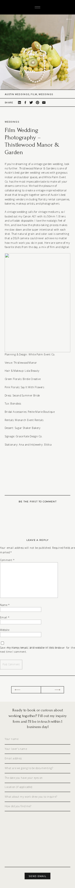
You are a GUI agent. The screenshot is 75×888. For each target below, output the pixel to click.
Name (5, 605)
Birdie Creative (31, 379)
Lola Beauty (31, 370)
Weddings (12, 121)
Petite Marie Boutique (40, 411)
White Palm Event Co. (41, 354)
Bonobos (15, 403)
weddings (46, 94)
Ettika (48, 444)
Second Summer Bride (26, 395)
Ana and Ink (26, 444)
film (34, 94)
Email (4, 617)
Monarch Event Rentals (28, 420)
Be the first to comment (37, 501)
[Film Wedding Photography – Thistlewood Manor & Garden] (37, 52)
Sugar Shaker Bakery (27, 428)
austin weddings (17, 94)
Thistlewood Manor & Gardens (37, 168)
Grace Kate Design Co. (28, 436)
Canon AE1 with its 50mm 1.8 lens (44, 216)
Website (4, 630)
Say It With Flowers (32, 387)
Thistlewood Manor (25, 362)
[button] (37, 302)
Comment (7, 560)
